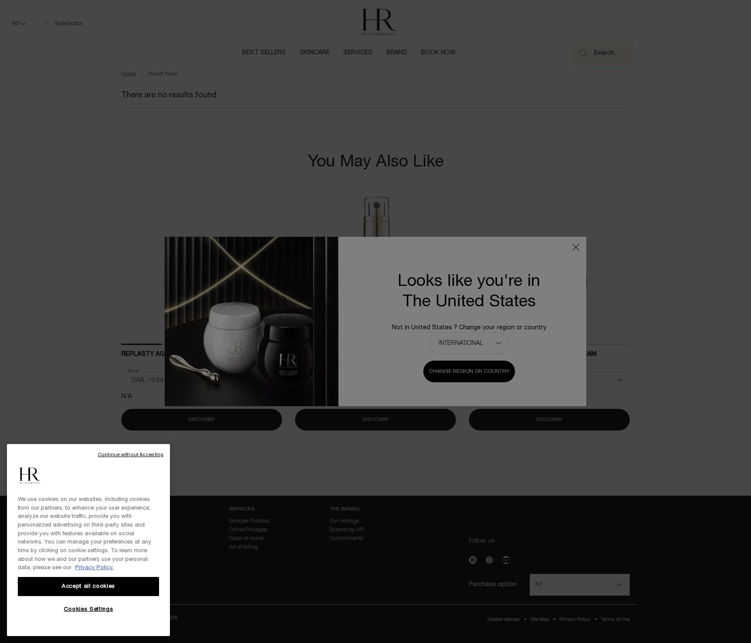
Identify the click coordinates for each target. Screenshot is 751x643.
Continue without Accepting (130, 455)
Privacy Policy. (94, 567)
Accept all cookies (88, 586)
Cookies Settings (88, 609)
